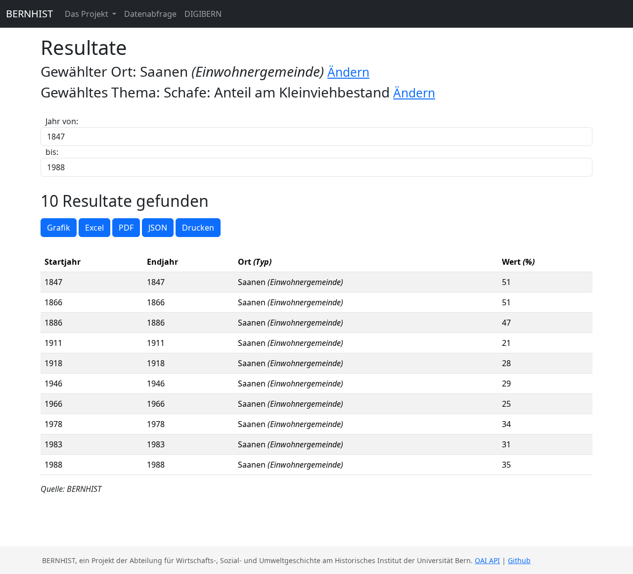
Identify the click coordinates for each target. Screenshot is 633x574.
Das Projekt (87, 13)
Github (519, 560)
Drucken (198, 227)
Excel (94, 227)
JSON (157, 227)
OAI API (487, 560)
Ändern (348, 72)
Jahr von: (61, 121)
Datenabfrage (150, 13)
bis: (51, 151)
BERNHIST (29, 13)
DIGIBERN (203, 13)
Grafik (58, 227)
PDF (126, 227)
